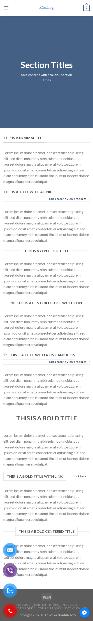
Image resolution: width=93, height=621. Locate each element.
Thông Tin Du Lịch (63, 604)
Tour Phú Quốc (50, 608)
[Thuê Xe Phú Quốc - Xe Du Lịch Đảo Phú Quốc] (46, 8)
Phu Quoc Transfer (30, 604)
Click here (79, 476)
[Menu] (6, 7)
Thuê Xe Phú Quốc (21, 608)
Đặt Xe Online (76, 608)
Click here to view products (67, 199)
